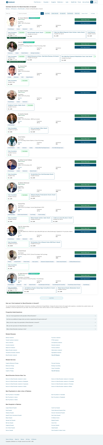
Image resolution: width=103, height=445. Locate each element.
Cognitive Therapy (10, 370)
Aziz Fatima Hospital (10, 427)
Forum (79, 2)
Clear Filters (47, 13)
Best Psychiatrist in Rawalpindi (58, 397)
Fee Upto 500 (62, 13)
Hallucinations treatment (57, 350)
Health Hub (73, 2)
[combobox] (11, 13)
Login (95, 2)
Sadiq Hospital (55, 427)
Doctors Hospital (9, 430)
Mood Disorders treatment (11, 355)
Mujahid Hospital (55, 420)
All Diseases (13, 8)
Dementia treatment (56, 345)
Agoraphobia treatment (56, 352)
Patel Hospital (9, 410)
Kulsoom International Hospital (58, 412)
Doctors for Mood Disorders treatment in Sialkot (16, 386)
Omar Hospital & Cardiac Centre (58, 430)
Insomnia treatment (10, 345)
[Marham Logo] (10, 2)
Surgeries (53, 2)
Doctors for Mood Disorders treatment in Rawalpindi (17, 381)
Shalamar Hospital (10, 412)
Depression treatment (10, 347)
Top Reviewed (70, 13)
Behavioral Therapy (10, 365)
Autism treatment (9, 342)
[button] (91, 2)
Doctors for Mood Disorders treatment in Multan (62, 386)
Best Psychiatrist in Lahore (12, 397)
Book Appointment (85, 23)
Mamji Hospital (9, 417)
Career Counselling (56, 368)
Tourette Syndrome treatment (12, 340)
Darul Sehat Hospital (56, 415)
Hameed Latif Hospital (10, 420)
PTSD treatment (55, 340)
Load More (51, 298)
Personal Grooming (56, 363)
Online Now (77, 13)
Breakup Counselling (56, 365)
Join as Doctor (85, 2)
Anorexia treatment (56, 347)
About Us (17, 439)
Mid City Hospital (9, 422)
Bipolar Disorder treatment (11, 350)
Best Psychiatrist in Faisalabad (12, 394)
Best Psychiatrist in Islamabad (58, 394)
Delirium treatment (10, 337)
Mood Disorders (21, 8)
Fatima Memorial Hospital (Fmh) (58, 410)
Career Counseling (10, 368)
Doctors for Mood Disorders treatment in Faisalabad (63, 381)
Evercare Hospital (55, 425)
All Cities (28, 439)
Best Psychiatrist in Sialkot (12, 399)
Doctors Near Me (55, 13)
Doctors (22, 439)
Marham (7, 8)
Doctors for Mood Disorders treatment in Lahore (16, 379)
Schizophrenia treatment (57, 342)
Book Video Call (85, 19)
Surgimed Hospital (10, 425)
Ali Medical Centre (55, 417)
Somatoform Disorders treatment (13, 352)
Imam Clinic (54, 422)
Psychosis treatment (56, 337)
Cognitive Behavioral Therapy (12, 363)
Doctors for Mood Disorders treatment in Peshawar (62, 383)
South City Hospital (56, 407)
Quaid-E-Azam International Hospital (14, 415)
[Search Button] (42, 13)
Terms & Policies (9, 439)
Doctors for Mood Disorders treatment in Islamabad (63, 379)
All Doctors (34, 439)
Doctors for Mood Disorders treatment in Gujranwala (17, 383)
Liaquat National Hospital (11, 407)
